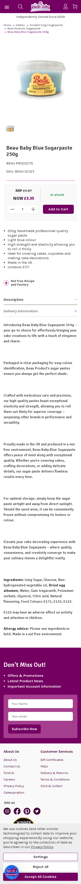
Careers (9, 779)
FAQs (44, 766)
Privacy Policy (14, 786)
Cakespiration (14, 793)
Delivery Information (21, 311)
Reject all (40, 867)
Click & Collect (51, 786)
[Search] (20, 6)
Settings (40, 857)
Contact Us (12, 766)
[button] (11, 872)
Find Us (9, 773)
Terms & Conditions (55, 779)
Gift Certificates (51, 760)
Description (13, 299)
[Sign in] (67, 6)
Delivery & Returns (54, 773)
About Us (10, 760)
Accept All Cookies (40, 877)
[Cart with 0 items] (76, 7)
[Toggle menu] (7, 6)
